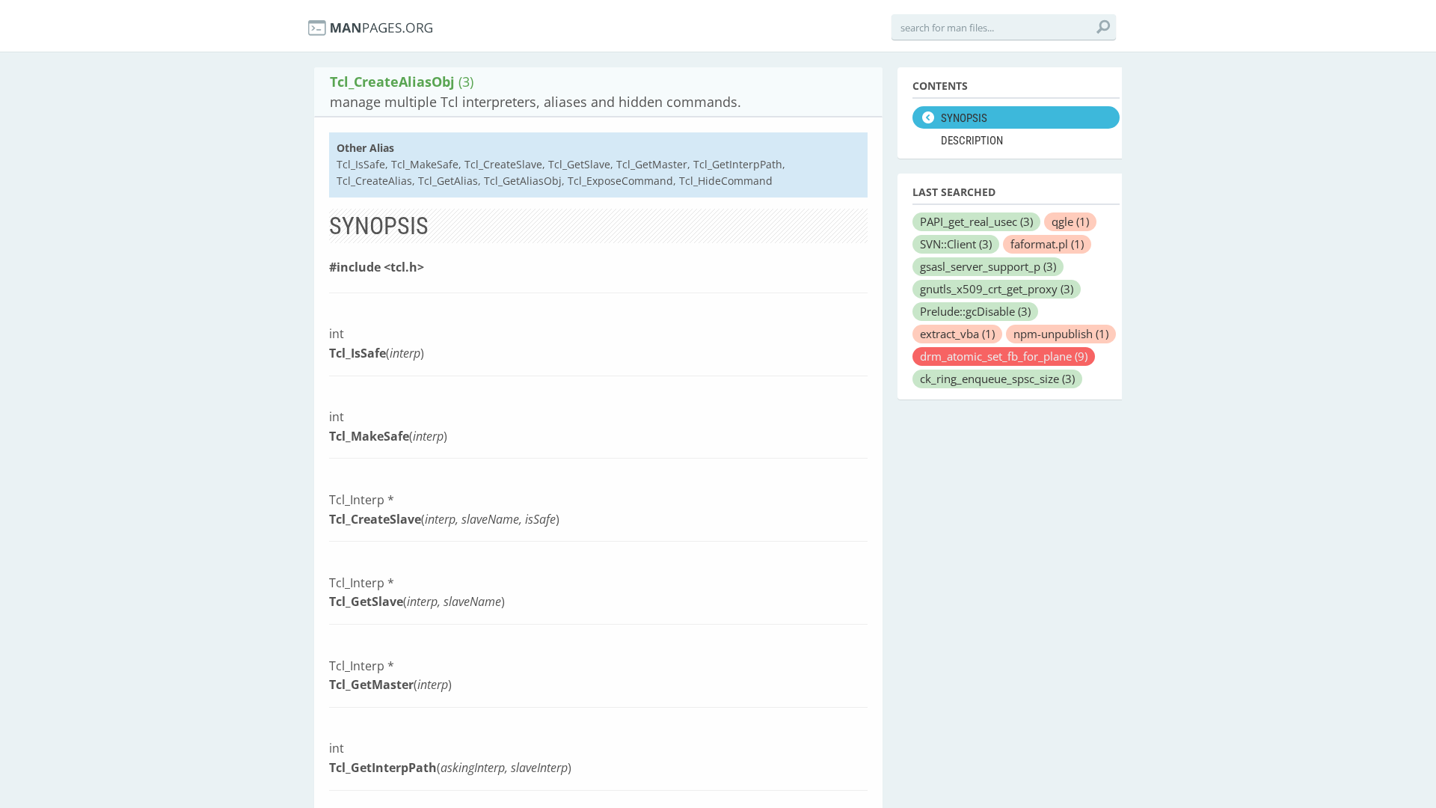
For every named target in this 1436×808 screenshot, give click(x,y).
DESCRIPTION (972, 140)
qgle (1070, 221)
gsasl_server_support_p (988, 266)
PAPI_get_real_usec (976, 221)
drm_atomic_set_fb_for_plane (1003, 356)
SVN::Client (956, 243)
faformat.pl (1047, 243)
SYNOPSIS (964, 118)
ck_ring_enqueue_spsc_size (997, 378)
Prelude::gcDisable (975, 311)
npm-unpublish (1060, 333)
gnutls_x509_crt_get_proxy (996, 288)
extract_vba (957, 333)
